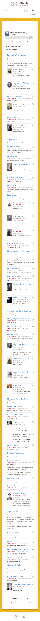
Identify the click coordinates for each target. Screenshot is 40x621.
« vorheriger (12, 602)
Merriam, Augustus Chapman (18, 251)
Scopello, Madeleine (14, 407)
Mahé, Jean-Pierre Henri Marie (18, 399)
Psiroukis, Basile (13, 532)
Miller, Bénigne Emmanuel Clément (20, 319)
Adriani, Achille (12, 511)
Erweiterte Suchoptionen (20, 41)
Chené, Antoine (12, 542)
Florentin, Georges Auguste (23, 297)
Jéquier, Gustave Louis (15, 577)
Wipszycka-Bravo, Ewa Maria (17, 550)
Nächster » (31, 602)
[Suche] (31, 37)
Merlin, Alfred (12, 185)
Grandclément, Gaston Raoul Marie (20, 311)
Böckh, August (18, 216)
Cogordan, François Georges (17, 276)
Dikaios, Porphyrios (14, 461)
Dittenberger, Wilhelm (21, 83)
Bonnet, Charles (13, 486)
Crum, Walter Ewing (14, 96)
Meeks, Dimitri (12, 445)
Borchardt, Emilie (13, 478)
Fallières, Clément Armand (22, 284)
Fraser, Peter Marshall (15, 178)
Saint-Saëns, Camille (20, 344)
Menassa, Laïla (18, 422)
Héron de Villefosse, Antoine (23, 104)
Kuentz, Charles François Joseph (24, 584)
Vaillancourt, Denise (14, 557)
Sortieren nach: (10, 46)
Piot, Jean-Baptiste (14, 334)
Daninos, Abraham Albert (22, 203)
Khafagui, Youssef (13, 268)
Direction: (8, 49)
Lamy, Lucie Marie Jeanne (16, 55)
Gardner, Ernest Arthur (15, 243)
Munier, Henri (12, 156)
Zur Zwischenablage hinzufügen (33, 55)
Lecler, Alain (17, 385)
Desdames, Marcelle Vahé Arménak (25, 494)
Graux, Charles (18, 69)
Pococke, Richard (19, 230)
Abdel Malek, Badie (14, 565)
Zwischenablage (32, 10)
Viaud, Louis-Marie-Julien (21, 358)
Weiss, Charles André (20, 372)
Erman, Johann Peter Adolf (22, 125)
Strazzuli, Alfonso (13, 147)
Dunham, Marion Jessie (15, 453)
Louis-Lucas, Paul (13, 118)
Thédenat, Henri (13, 139)
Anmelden (32, 14)
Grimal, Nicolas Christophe (17, 414)
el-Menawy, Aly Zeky (14, 259)
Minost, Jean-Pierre (14, 326)
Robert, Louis (12, 195)
